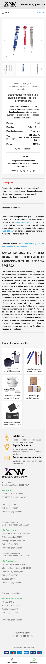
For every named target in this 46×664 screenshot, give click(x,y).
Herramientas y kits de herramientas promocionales (23, 87)
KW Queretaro (9, 530)
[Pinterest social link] (24, 171)
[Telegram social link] (33, 171)
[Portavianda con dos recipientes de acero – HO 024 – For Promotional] (12, 385)
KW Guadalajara (9, 561)
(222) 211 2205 (8, 231)
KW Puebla (7, 490)
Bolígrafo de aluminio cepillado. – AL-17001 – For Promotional (33, 371)
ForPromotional (28, 161)
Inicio (16, 83)
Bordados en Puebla (12, 598)
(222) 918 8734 (38, 13)
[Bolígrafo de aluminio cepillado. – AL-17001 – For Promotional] (34, 358)
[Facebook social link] (17, 171)
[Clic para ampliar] (7, 56)
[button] (4, 40)
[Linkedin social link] (27, 171)
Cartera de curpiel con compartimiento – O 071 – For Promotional (12, 424)
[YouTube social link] (24, 636)
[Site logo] (10, 4)
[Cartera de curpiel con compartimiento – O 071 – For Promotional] (12, 411)
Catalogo (25, 83)
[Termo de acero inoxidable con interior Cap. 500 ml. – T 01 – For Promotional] (12, 358)
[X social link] (21, 171)
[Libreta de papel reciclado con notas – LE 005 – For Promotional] (34, 385)
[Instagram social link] (20, 636)
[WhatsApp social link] (30, 171)
